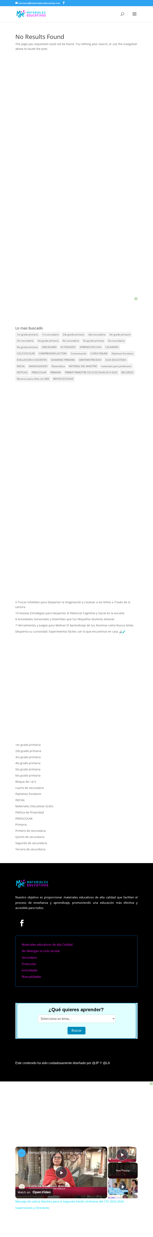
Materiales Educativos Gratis (34, 806)
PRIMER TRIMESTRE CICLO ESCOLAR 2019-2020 (91, 372)
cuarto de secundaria (29, 788)
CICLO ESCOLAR (26, 353)
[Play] (123, 1187)
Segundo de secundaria (31, 843)
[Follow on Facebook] (21, 922)
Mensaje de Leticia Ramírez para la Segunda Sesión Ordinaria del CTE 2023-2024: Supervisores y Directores (61, 1152)
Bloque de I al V (25, 782)
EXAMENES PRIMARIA (63, 360)
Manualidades (31, 977)
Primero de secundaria (30, 831)
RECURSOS (127, 372)
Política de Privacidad (29, 812)
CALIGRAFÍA (112, 347)
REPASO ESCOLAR (63, 378)
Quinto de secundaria (29, 837)
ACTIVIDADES (68, 347)
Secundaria (29, 957)
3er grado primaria (119, 334)
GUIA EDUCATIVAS (115, 360)
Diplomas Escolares (122, 353)
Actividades (29, 970)
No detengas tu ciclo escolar (41, 951)
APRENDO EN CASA (90, 347)
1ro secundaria (50, 334)
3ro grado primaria (28, 757)
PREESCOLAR (39, 372)
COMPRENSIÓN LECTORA (53, 353)
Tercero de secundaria (30, 849)
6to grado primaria (27, 347)
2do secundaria (96, 334)
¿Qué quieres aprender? (76, 1009)
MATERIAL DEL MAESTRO (83, 366)
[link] (22, 1153)
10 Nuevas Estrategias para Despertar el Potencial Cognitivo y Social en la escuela (69, 613)
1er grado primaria (27, 334)
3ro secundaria (25, 340)
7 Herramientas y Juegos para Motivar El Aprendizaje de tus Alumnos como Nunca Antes (74, 625)
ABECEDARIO (49, 347)
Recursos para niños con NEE (33, 378)
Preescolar (29, 964)
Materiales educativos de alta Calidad (47, 944)
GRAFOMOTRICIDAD (90, 360)
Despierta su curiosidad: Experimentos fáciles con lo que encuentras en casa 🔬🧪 (70, 631)
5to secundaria (116, 340)
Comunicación (78, 353)
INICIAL (21, 366)
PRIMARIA (55, 372)
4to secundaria (71, 340)
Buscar (76, 1030)
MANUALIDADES (38, 366)
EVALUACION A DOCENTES (32, 360)
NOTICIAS (22, 372)
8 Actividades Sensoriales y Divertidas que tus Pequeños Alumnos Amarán (65, 619)
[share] (99, 1150)
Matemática (58, 366)
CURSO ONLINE (99, 353)
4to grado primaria (48, 340)
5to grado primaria (93, 340)
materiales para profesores (116, 366)
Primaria (21, 824)
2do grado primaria (73, 334)
